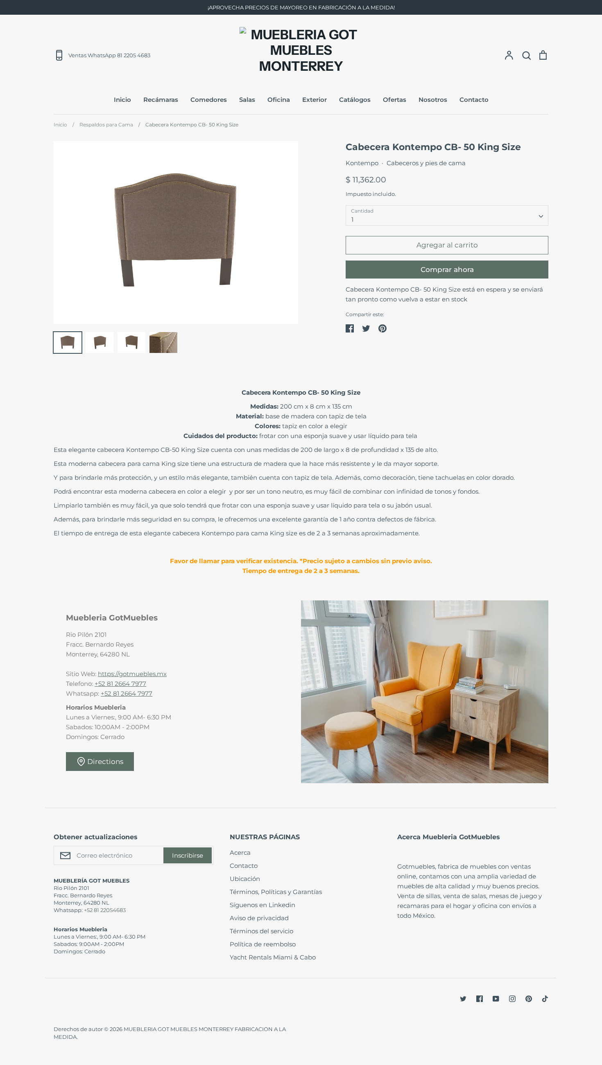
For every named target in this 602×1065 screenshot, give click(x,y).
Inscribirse (187, 855)
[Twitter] (463, 999)
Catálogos (355, 99)
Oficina (278, 99)
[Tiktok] (545, 999)
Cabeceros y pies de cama (426, 163)
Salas (247, 99)
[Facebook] (479, 999)
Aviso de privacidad (259, 918)
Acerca (240, 852)
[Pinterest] (529, 999)
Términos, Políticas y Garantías (276, 892)
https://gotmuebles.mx (132, 674)
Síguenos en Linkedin (262, 905)
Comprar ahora (447, 269)
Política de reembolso (263, 944)
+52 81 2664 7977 (120, 684)
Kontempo (362, 163)
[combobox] (447, 215)
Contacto (474, 99)
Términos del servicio (261, 931)
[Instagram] (512, 999)
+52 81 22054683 (105, 910)
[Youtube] (496, 999)
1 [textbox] (352, 219)
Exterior (314, 99)
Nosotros (433, 99)
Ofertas (394, 99)
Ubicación (245, 879)
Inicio (122, 99)
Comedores (208, 99)
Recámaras (160, 99)
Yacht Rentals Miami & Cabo (273, 957)
